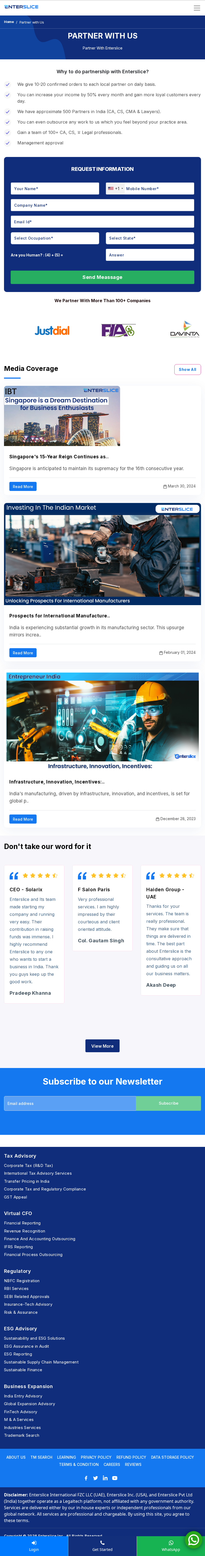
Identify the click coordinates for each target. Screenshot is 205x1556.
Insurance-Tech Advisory (28, 1304)
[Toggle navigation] (197, 8)
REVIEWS (133, 1464)
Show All (187, 369)
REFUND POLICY (131, 1457)
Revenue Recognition (24, 1231)
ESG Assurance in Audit (26, 1346)
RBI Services (16, 1288)
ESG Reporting (18, 1354)
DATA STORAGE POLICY (172, 1457)
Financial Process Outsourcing (33, 1254)
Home (9, 22)
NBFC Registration (22, 1280)
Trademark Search (21, 1435)
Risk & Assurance (21, 1312)
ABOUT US (16, 1457)
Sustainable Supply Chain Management (41, 1362)
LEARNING (66, 1457)
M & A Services (19, 1419)
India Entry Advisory (23, 1396)
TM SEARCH (41, 1457)
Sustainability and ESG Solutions (34, 1338)
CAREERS (112, 1464)
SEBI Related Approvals (27, 1296)
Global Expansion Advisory (29, 1403)
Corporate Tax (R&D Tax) (28, 1165)
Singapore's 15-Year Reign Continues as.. (59, 456)
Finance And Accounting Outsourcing (40, 1238)
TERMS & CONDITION (79, 1464)
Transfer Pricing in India (26, 1181)
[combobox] (115, 188)
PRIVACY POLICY (96, 1457)
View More (102, 1046)
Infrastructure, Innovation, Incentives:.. (57, 782)
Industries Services (22, 1427)
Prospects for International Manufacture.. (59, 615)
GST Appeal (15, 1197)
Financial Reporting (22, 1222)
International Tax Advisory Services (38, 1173)
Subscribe (168, 1103)
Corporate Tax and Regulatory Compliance (45, 1189)
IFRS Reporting (18, 1246)
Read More (23, 486)
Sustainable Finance (23, 1369)
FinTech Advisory (20, 1411)
